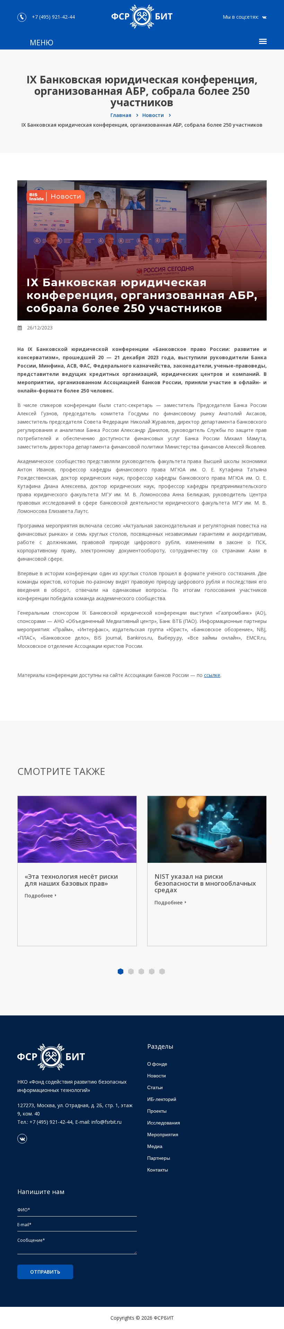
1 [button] (120, 971)
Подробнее (39, 895)
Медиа (154, 1146)
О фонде (157, 1064)
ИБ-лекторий (161, 1099)
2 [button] (131, 971)
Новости (153, 115)
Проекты (157, 1111)
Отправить (45, 1271)
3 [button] (141, 971)
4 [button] (151, 971)
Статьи (155, 1087)
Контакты (157, 1170)
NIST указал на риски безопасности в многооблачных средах (205, 883)
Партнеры (158, 1158)
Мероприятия (162, 1134)
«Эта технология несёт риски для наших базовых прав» (71, 879)
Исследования (163, 1122)
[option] (207, 871)
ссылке (212, 675)
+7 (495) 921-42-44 (52, 16)
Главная (121, 115)
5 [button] (162, 971)
